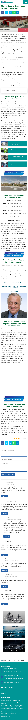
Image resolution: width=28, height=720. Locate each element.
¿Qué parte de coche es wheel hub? (13, 682)
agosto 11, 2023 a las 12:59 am (14, 519)
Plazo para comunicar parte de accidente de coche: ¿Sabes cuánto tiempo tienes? (12, 706)
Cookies (3, 692)
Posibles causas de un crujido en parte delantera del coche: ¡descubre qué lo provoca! (10, 702)
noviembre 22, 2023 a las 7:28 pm (12, 592)
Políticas (3, 690)
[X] (10, 12)
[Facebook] (2, 12)
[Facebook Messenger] (6, 12)
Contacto (3, 693)
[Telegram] (17, 12)
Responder (4, 496)
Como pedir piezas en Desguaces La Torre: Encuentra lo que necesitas (13, 672)
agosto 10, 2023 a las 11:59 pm (11, 501)
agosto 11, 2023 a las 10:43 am (11, 543)
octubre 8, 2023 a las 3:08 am (11, 576)
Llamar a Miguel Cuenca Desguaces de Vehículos (14, 173)
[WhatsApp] (14, 12)
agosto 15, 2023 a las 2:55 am (11, 560)
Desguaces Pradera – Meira (11, 668)
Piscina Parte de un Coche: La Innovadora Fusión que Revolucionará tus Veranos (11, 712)
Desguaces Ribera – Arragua (11, 675)
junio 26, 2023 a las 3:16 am (11, 484)
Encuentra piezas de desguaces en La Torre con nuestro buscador (13, 679)
